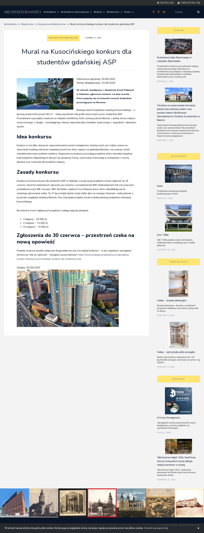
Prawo (127, 12)
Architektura (50, 12)
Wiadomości (113, 12)
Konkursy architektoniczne (52, 24)
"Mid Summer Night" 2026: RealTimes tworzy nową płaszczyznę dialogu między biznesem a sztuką (176, 461)
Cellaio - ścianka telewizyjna (171, 300)
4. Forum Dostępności (168, 417)
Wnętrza (98, 12)
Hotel (160, 186)
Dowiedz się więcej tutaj (156, 528)
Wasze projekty (178, 156)
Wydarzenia (178, 379)
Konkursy (179, 30)
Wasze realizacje (178, 262)
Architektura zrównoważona (75, 12)
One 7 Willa (162, 234)
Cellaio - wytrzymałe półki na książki (176, 352)
